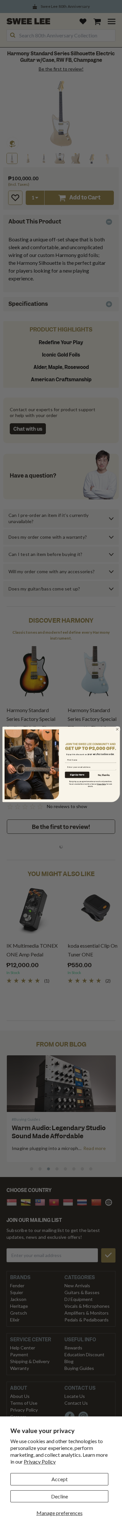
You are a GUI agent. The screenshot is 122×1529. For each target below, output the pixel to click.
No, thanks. (104, 775)
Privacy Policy (40, 1461)
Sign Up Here (77, 774)
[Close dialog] (117, 729)
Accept (59, 1479)
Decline (59, 1496)
